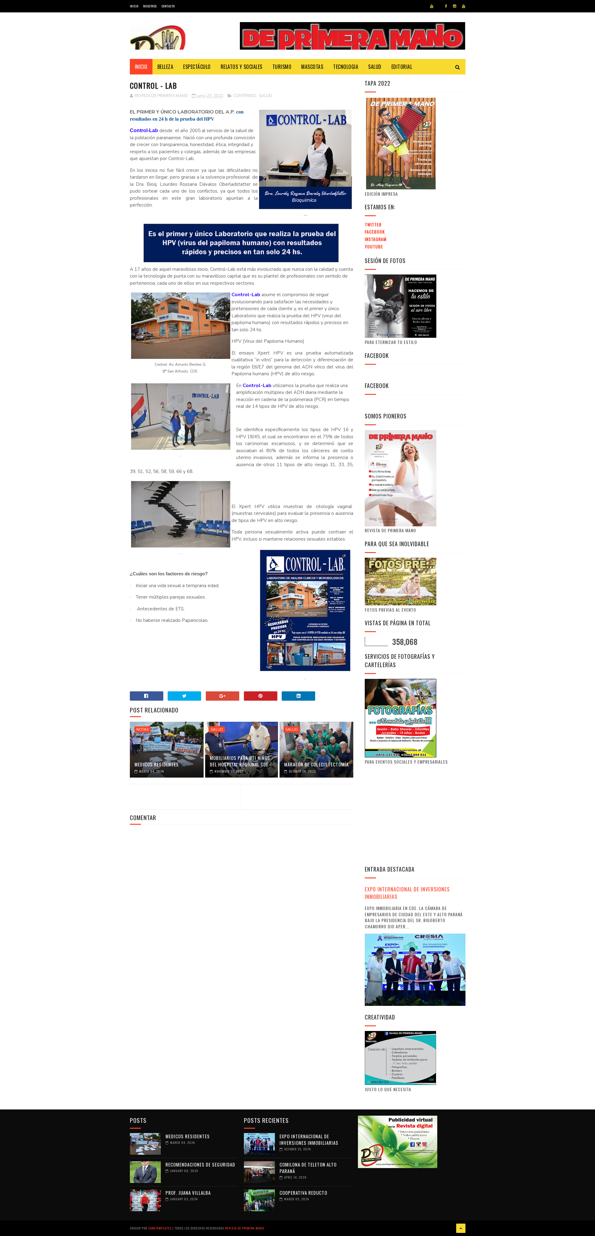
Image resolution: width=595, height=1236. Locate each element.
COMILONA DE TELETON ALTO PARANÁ (308, 1167)
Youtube (374, 246)
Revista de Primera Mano (244, 1228)
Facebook (375, 231)
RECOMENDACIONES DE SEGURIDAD (200, 1164)
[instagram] (454, 6)
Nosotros (150, 6)
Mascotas (312, 66)
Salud (374, 66)
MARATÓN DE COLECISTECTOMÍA (316, 764)
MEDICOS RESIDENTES (156, 764)
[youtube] (431, 6)
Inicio (134, 6)
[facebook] (446, 6)
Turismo (282, 66)
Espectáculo (197, 66)
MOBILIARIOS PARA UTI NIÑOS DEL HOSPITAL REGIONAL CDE (240, 761)
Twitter (373, 224)
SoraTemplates (159, 1228)
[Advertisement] (417, 814)
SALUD (265, 96)
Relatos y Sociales (241, 66)
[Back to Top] (460, 1228)
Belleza (165, 66)
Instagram (375, 239)
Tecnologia (345, 66)
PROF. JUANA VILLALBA (188, 1192)
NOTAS (142, 729)
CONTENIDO (244, 96)
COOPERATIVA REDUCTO (303, 1192)
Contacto (168, 6)
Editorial (401, 66)
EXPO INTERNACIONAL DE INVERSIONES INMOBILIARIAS (407, 893)
